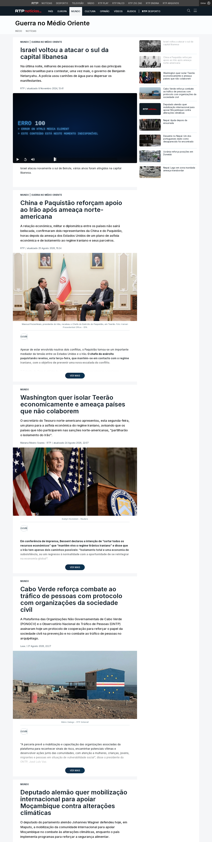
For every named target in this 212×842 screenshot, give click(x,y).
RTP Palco (118, 3)
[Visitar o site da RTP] (35, 3)
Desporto (62, 3)
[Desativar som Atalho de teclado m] (32, 159)
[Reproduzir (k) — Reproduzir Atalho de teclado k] (18, 159)
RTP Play (103, 3)
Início (18, 31)
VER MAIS (75, 375)
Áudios (131, 11)
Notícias (47, 3)
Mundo (75, 11)
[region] (75, 128)
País (50, 11)
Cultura (90, 11)
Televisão (78, 3)
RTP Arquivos (171, 3)
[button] (189, 11)
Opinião (104, 11)
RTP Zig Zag (135, 3)
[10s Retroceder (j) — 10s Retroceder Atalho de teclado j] (25, 159)
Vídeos (118, 11)
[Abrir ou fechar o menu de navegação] (194, 10)
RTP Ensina (152, 3)
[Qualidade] (124, 159)
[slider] (86, 160)
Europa (62, 11)
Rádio (91, 3)
